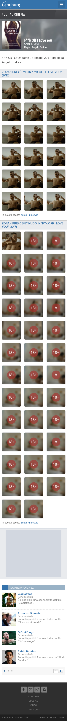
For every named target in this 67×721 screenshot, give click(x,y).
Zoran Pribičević (29, 215)
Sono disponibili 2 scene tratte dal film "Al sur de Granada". (40, 617)
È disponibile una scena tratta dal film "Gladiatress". (40, 598)
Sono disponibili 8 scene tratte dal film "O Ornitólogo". (40, 637)
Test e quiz (33, 709)
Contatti (33, 696)
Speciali (33, 701)
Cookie (61, 718)
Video (33, 705)
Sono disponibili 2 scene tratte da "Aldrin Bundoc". (41, 656)
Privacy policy (48, 718)
